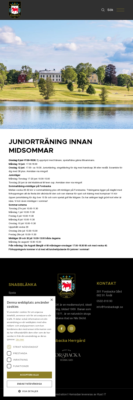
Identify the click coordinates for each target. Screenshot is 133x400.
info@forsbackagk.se (110, 306)
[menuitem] (108, 9)
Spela (12, 292)
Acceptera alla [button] (29, 374)
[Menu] (118, 10)
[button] (29, 391)
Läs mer (20, 339)
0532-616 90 (104, 301)
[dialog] (29, 346)
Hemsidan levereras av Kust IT (87, 394)
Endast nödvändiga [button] (29, 383)
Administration (58, 394)
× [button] (51, 300)
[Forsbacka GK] (15, 10)
